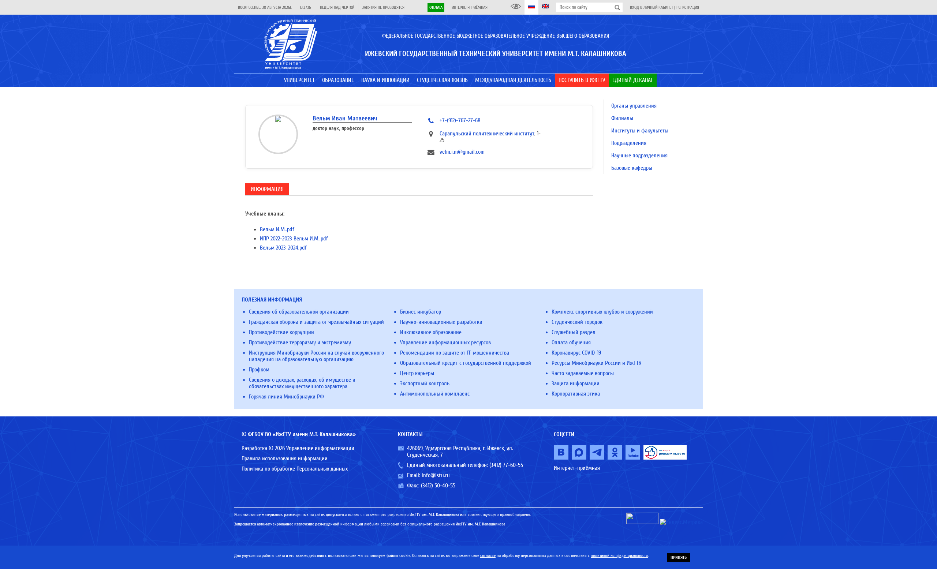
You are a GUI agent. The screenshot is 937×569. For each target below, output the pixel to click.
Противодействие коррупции (281, 332)
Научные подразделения (639, 155)
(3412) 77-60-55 (506, 465)
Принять (679, 557)
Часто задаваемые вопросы (583, 373)
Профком (259, 369)
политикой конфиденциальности (619, 555)
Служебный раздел (574, 332)
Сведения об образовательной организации (299, 311)
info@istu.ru (436, 475)
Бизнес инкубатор (420, 311)
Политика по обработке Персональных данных (295, 468)
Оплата (436, 7)
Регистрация (687, 7)
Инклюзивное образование (431, 332)
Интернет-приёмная (470, 7)
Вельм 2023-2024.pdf (283, 247)
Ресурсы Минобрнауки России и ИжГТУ (596, 363)
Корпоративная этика (576, 393)
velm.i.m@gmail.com (462, 152)
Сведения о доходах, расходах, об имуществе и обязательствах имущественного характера (302, 383)
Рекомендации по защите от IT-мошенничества (454, 352)
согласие (488, 555)
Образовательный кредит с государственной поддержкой (465, 363)
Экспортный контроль (424, 383)
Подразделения (628, 143)
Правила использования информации (285, 458)
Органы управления (634, 105)
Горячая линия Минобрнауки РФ (286, 396)
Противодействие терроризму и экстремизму (300, 342)
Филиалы (622, 118)
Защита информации (576, 383)
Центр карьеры (417, 373)
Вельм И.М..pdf (277, 229)
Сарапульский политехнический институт (487, 133)
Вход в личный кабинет (651, 7)
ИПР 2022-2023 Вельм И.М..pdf (294, 238)
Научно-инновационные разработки (441, 322)
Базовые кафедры (631, 168)
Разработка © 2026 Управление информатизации (298, 448)
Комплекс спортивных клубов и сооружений (602, 311)
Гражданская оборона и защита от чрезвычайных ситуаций (316, 322)
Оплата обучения (571, 342)
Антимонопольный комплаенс (435, 393)
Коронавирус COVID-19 (576, 352)
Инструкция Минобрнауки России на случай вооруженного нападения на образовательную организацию (316, 356)
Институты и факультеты (639, 130)
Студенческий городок (577, 322)
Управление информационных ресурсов (445, 342)
